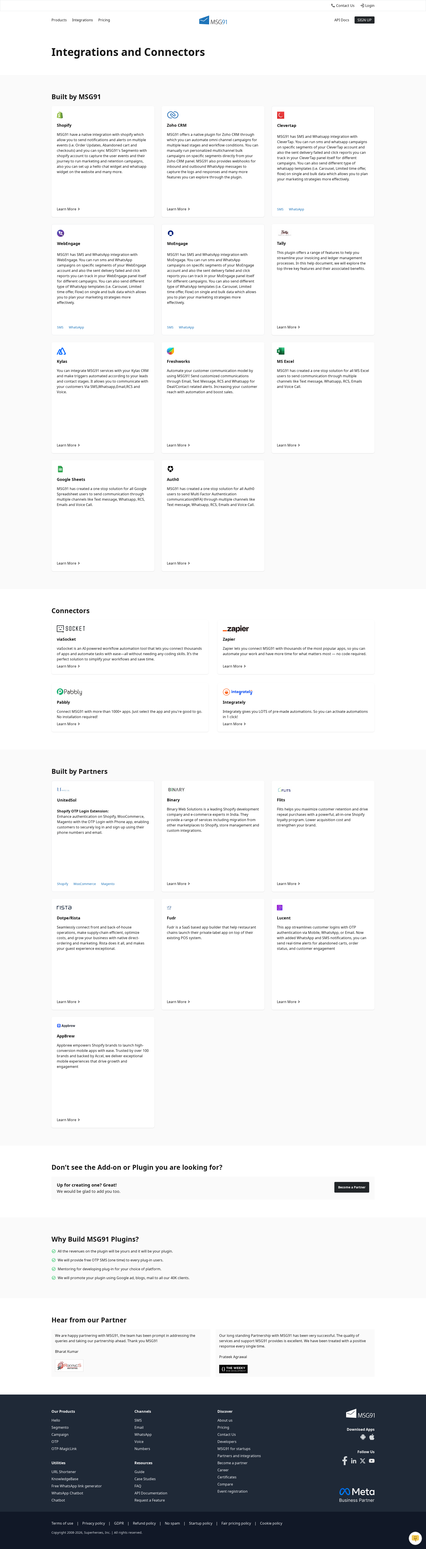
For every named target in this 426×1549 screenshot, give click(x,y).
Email (139, 1427)
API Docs (341, 20)
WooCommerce (84, 884)
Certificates (227, 1477)
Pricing (104, 20)
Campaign (60, 1434)
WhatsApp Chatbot (67, 1493)
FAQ (137, 1486)
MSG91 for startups (233, 1448)
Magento (107, 884)
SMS (280, 209)
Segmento (60, 1427)
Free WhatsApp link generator (76, 1486)
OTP (55, 1441)
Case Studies (145, 1478)
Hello (55, 1420)
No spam (172, 1523)
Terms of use (62, 1523)
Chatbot (58, 1500)
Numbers (142, 1448)
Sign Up (364, 20)
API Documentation (150, 1493)
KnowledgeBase (64, 1478)
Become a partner (232, 1462)
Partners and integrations (239, 1455)
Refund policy (144, 1523)
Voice (139, 1441)
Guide (139, 1471)
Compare (225, 1484)
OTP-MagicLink (64, 1448)
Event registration (232, 1491)
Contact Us (226, 1434)
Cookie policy (271, 1523)
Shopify (62, 884)
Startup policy (200, 1523)
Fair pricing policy (236, 1523)
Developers (227, 1441)
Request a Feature (149, 1500)
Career (223, 1470)
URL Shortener (63, 1471)
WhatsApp (296, 209)
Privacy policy (93, 1523)
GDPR (119, 1523)
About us (225, 1420)
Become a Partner (351, 1187)
